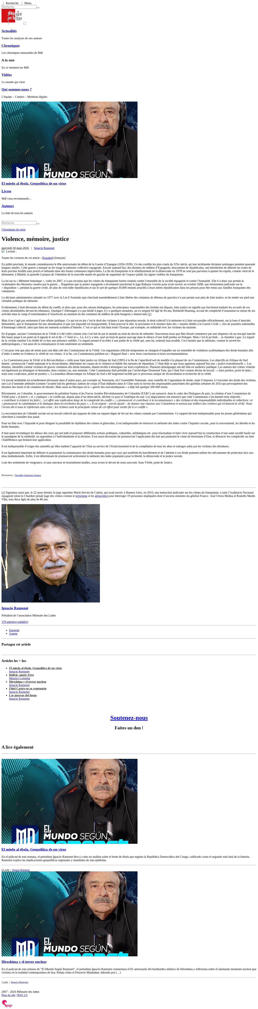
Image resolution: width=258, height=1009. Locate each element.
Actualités (9, 31)
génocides (101, 496)
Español (48, 257)
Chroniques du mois (13, 229)
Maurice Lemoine (19, 678)
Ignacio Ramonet (44, 248)
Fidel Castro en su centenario (27, 688)
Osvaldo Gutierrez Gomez (28, 475)
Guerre (13, 633)
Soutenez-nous (129, 717)
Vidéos (7, 75)
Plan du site (8, 995)
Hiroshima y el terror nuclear (27, 681)
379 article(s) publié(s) (15, 621)
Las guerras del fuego (23, 695)
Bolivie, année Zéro (21, 675)
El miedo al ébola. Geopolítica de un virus (34, 183)
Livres (6, 191)
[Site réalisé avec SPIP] (7, 1006)
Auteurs (8, 206)
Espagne (14, 630)
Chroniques (11, 46)
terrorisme (81, 496)
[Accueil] (12, 23)
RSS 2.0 (22, 995)
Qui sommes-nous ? (17, 89)
